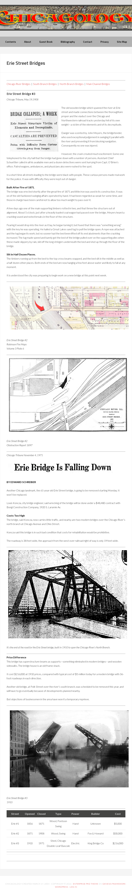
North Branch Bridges (72, 83)
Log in (73, 887)
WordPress (61, 887)
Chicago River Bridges (18, 83)
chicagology (66, 20)
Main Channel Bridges (98, 83)
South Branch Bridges (45, 83)
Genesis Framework (114, 884)
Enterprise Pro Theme (85, 884)
